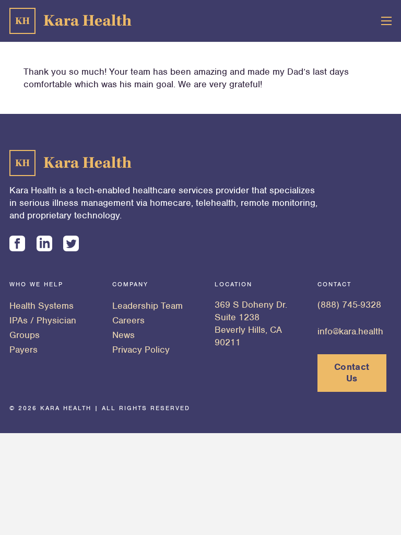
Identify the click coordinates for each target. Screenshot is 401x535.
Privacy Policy (141, 349)
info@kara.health (350, 331)
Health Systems (41, 305)
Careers (128, 320)
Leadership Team (147, 305)
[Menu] (386, 21)
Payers (23, 349)
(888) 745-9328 (349, 304)
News (123, 335)
